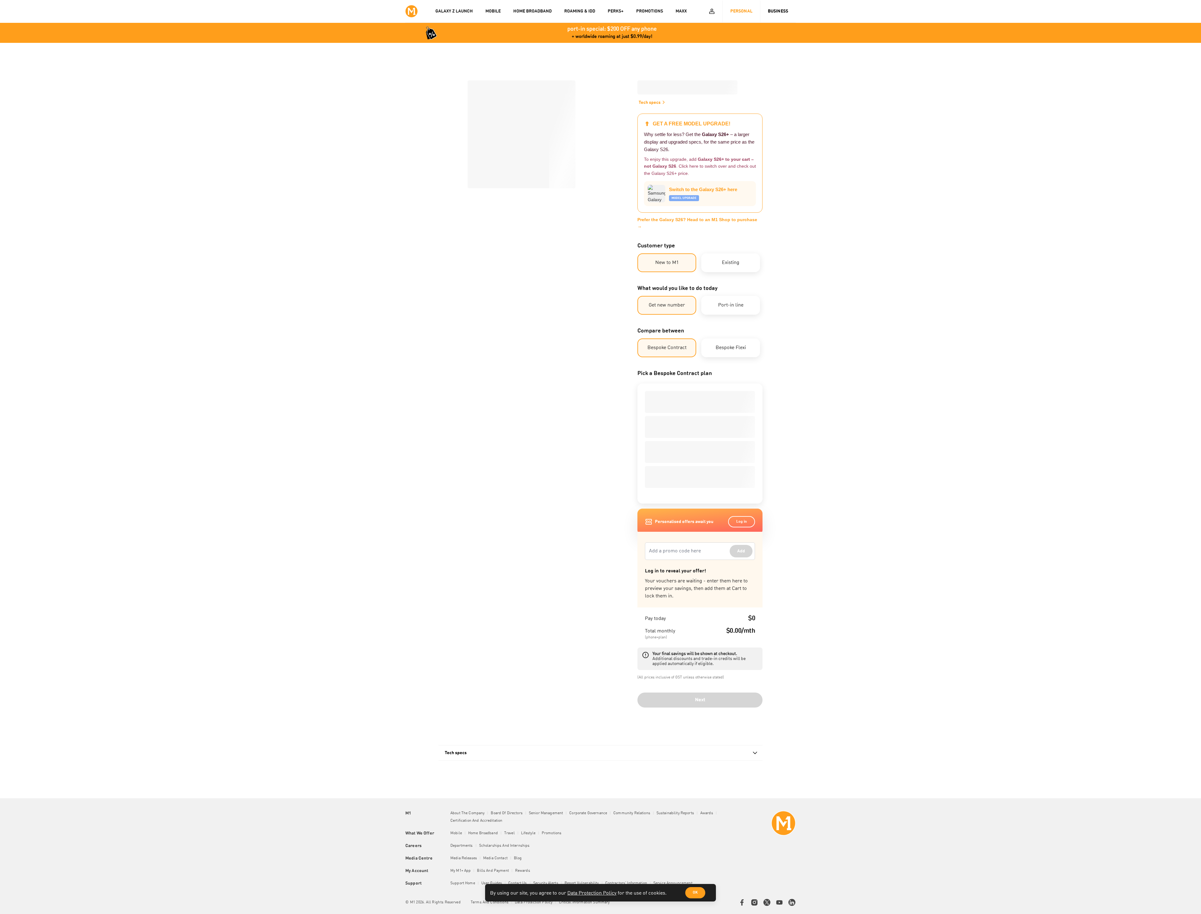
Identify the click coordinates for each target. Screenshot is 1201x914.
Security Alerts (545, 883)
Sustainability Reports (675, 813)
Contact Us (517, 883)
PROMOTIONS (649, 11)
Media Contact (495, 858)
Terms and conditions (490, 902)
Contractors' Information (626, 883)
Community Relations (631, 813)
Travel (509, 833)
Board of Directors (507, 813)
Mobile (456, 833)
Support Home (462, 883)
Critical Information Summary (584, 902)
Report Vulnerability (582, 883)
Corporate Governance (588, 813)
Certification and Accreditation (476, 821)
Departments (461, 846)
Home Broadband (483, 833)
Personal (741, 11)
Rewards (522, 871)
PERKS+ (616, 11)
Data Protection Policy (591, 893)
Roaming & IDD (579, 11)
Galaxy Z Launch (454, 11)
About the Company (467, 813)
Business (778, 11)
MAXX (681, 11)
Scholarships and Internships (504, 846)
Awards (706, 813)
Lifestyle (528, 833)
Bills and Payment (493, 871)
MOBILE (493, 11)
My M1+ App (460, 871)
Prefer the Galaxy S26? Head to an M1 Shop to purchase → (697, 223)
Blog (518, 858)
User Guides (491, 883)
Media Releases (463, 858)
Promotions (551, 833)
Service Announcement (672, 883)
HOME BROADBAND (532, 11)
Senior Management (546, 813)
